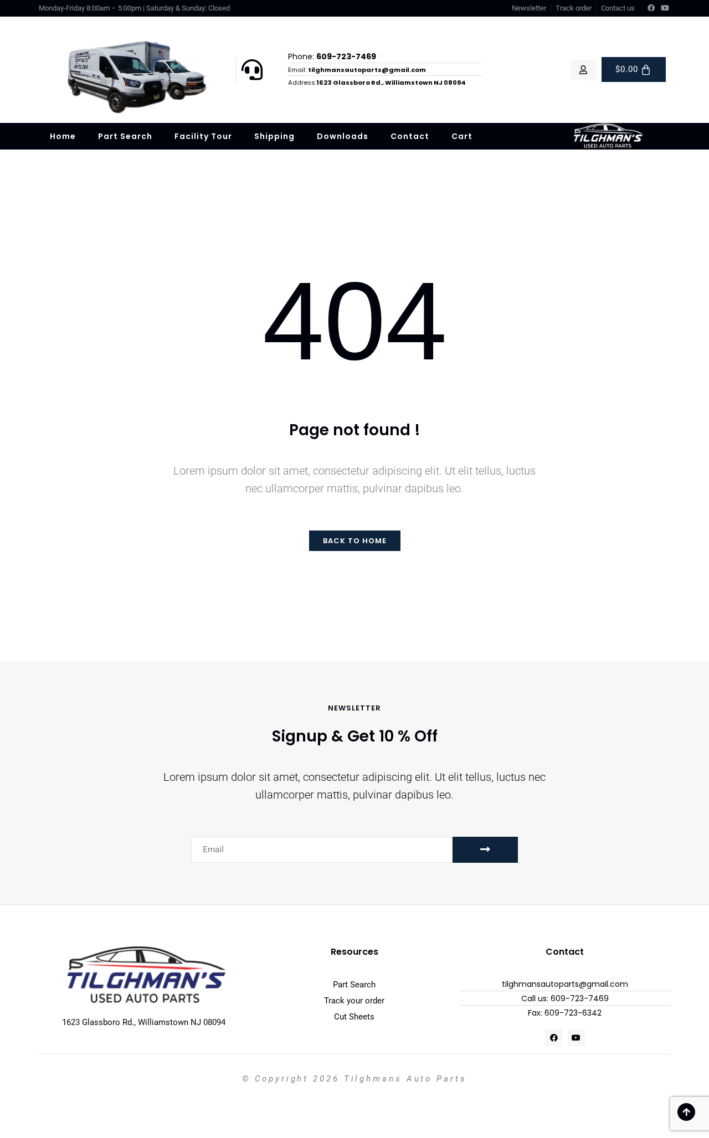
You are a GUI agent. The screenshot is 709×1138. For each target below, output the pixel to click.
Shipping (274, 136)
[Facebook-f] (651, 8)
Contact (410, 136)
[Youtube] (665, 8)
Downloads (342, 136)
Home (63, 136)
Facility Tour (203, 136)
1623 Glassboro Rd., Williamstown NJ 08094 (143, 1022)
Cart (461, 136)
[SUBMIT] (485, 850)
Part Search (125, 136)
